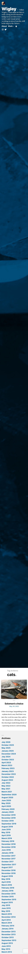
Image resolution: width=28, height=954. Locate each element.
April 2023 (6, 762)
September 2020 (9, 794)
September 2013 (9, 940)
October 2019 (8, 821)
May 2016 (6, 879)
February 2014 (8, 926)
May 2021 (6, 789)
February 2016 (8, 888)
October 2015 (8, 896)
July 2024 (6, 757)
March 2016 (7, 885)
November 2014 (9, 917)
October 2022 (8, 777)
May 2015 (6, 911)
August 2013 (7, 943)
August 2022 (7, 780)
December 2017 (8, 856)
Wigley (9, 8)
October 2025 (8, 745)
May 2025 (6, 748)
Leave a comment (17, 665)
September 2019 (9, 824)
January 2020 (8, 812)
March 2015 (7, 914)
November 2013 (9, 934)
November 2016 (9, 873)
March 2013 (7, 952)
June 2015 (6, 908)
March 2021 (7, 792)
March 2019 (7, 838)
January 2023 (8, 771)
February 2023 (8, 768)
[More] (16, 26)
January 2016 (7, 891)
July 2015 (6, 905)
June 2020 (6, 800)
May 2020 (6, 803)
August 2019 (7, 827)
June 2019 (6, 829)
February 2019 (8, 841)
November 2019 (9, 818)
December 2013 (9, 932)
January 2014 (7, 929)
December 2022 (9, 774)
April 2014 (6, 920)
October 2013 (8, 937)
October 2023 (8, 760)
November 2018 (9, 847)
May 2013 (6, 949)
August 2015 (7, 902)
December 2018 (9, 844)
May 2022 (6, 786)
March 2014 (7, 923)
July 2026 (6, 742)
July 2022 (6, 783)
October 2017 (7, 862)
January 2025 (8, 751)
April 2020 (6, 806)
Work (10, 26)
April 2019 (6, 835)
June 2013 (6, 946)
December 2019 (9, 815)
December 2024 (9, 754)
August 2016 (7, 876)
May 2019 (6, 832)
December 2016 (9, 870)
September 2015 (9, 899)
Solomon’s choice (14, 703)
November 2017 (8, 859)
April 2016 (6, 882)
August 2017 (7, 867)
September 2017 (9, 864)
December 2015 (9, 894)
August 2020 (7, 797)
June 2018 (6, 850)
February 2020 (8, 809)
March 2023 (7, 765)
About (4, 26)
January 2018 (7, 853)
